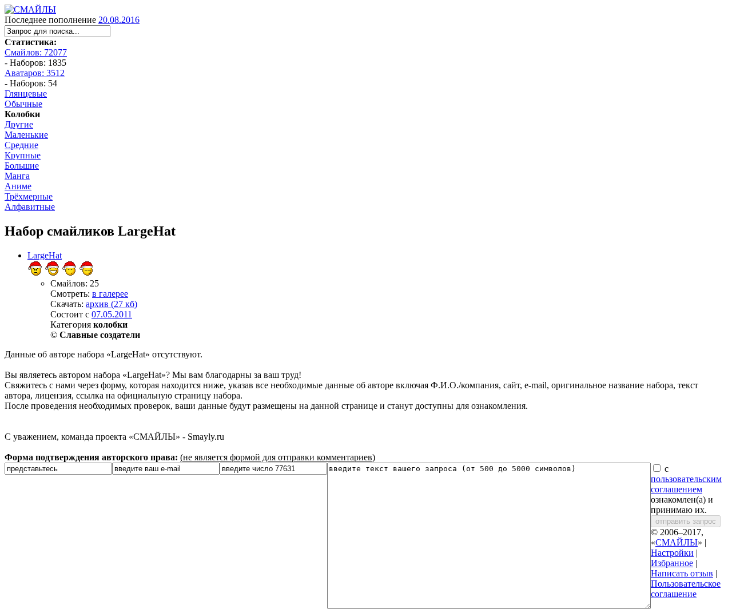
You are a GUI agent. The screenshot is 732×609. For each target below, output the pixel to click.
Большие (22, 165)
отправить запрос (685, 521)
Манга (17, 176)
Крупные (23, 155)
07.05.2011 (112, 314)
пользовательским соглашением (686, 484)
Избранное (672, 563)
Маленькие (26, 135)
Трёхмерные (29, 196)
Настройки (672, 553)
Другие (19, 124)
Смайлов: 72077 (36, 52)
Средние (21, 145)
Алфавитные (30, 207)
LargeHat (44, 255)
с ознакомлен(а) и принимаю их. (686, 489)
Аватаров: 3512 (35, 73)
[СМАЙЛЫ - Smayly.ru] (30, 9)
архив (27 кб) (111, 304)
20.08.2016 (119, 20)
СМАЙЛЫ (676, 542)
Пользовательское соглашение (686, 589)
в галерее (110, 293)
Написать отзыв (682, 573)
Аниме (18, 186)
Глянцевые (26, 93)
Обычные (23, 104)
